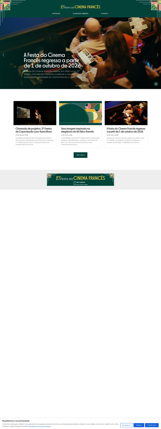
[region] (80, 423)
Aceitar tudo (152, 425)
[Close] (159, 420)
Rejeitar (139, 425)
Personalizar (126, 425)
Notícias (56, 13)
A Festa (104, 13)
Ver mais (80, 155)
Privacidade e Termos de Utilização (39, 426)
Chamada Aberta (80, 13)
